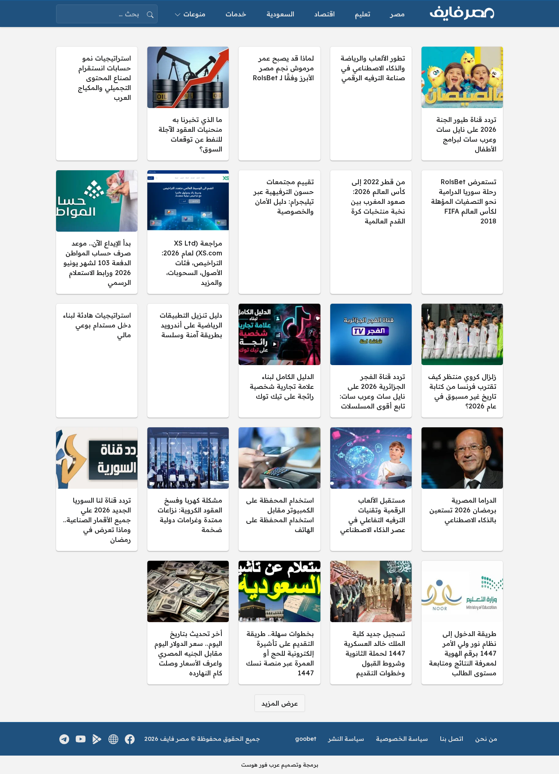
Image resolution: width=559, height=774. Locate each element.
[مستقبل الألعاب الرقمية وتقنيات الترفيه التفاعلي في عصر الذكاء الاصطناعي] (371, 489)
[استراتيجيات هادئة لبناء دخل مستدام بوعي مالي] (96, 360)
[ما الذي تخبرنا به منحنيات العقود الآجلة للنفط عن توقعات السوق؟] (188, 103)
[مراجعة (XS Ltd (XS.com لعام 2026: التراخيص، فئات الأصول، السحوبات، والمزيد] (188, 232)
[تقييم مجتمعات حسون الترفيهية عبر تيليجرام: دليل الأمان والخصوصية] (279, 232)
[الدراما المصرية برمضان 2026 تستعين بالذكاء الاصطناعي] (462, 489)
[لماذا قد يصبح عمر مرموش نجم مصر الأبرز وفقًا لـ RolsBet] (279, 103)
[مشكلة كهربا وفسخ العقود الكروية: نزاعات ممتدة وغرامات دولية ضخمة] (188, 489)
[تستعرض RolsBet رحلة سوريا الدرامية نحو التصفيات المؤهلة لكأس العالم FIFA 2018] (462, 232)
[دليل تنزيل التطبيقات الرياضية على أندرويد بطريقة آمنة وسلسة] (188, 360)
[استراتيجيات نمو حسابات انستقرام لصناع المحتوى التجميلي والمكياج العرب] (96, 103)
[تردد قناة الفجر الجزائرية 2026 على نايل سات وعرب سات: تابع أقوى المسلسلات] (371, 360)
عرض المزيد (279, 703)
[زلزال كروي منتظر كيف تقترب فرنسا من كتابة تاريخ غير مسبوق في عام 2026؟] (462, 360)
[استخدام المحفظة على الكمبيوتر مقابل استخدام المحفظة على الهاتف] (279, 489)
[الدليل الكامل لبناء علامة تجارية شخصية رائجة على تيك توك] (279, 360)
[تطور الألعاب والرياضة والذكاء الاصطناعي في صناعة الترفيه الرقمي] (371, 103)
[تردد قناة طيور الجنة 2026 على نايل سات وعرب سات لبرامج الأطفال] (462, 103)
